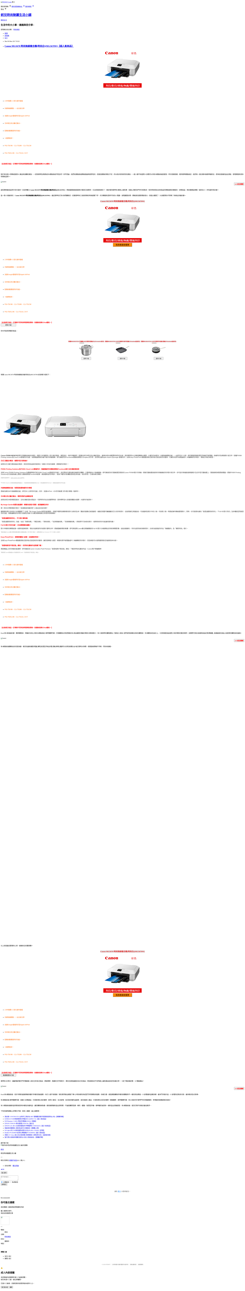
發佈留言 (4, 1184)
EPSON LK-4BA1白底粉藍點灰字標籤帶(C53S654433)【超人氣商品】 (28, 1126)
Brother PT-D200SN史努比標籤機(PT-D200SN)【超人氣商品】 (25, 1132)
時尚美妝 (16, 29)
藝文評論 (16, 1166)
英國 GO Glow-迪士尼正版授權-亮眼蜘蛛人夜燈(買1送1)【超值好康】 (28, 1135)
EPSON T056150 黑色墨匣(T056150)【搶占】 (20, 1123)
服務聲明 (140, 1264)
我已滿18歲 (5, 1287)
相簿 (6, 33)
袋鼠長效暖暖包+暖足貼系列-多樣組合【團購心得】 (22, 1128)
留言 (15, 1160)
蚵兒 (2, 1149)
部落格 (7, 35)
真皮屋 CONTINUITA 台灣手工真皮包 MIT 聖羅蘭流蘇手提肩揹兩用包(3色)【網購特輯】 (35, 1116)
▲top (2, 1169)
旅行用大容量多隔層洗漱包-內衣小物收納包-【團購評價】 (24, 1137)
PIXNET (108, 1264)
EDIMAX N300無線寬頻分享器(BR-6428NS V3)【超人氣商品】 (26, 1119)
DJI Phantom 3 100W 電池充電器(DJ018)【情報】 (21, 1121)
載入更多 (4, 1172)
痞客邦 (11, 1160)
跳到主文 (4, 20)
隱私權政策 (133, 1264)
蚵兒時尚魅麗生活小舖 (16, 15)
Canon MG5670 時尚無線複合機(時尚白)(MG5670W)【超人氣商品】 (39, 46)
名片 (6, 38)
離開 (11, 1287)
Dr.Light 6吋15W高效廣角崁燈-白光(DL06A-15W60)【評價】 (25, 1130)
